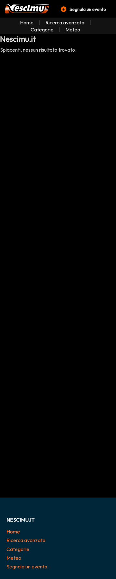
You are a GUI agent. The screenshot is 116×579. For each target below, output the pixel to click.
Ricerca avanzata (64, 22)
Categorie (42, 29)
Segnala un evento (26, 566)
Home (27, 22)
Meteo (72, 29)
